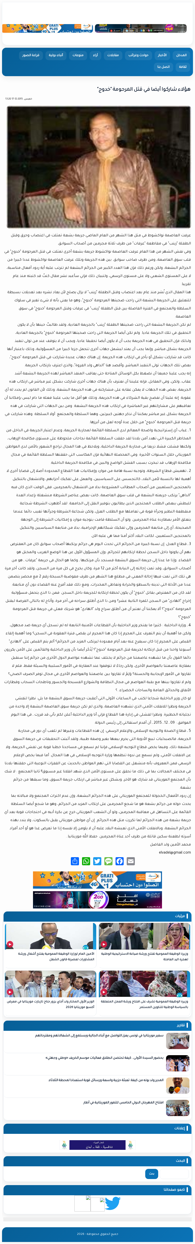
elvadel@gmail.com (175, 853)
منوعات (78, 55)
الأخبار (162, 55)
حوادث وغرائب (138, 55)
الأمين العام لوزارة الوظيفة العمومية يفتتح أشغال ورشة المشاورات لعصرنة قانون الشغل (56, 957)
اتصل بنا (163, 67)
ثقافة (183, 67)
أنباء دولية (56, 55)
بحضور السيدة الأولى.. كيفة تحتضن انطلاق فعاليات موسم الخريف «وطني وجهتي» (104, 1058)
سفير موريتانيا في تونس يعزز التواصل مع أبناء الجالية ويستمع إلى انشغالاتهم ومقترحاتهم (99, 1036)
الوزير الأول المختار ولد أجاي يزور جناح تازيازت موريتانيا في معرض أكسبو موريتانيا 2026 (50, 1004)
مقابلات (113, 55)
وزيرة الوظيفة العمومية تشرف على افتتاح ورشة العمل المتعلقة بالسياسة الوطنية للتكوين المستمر (144, 1004)
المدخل (181, 55)
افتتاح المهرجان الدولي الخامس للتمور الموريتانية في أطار (124, 1103)
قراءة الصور (31, 55)
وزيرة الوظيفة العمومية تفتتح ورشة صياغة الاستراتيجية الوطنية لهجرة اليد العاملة (144, 957)
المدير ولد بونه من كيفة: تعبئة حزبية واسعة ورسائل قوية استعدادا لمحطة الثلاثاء (106, 1080)
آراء (95, 55)
